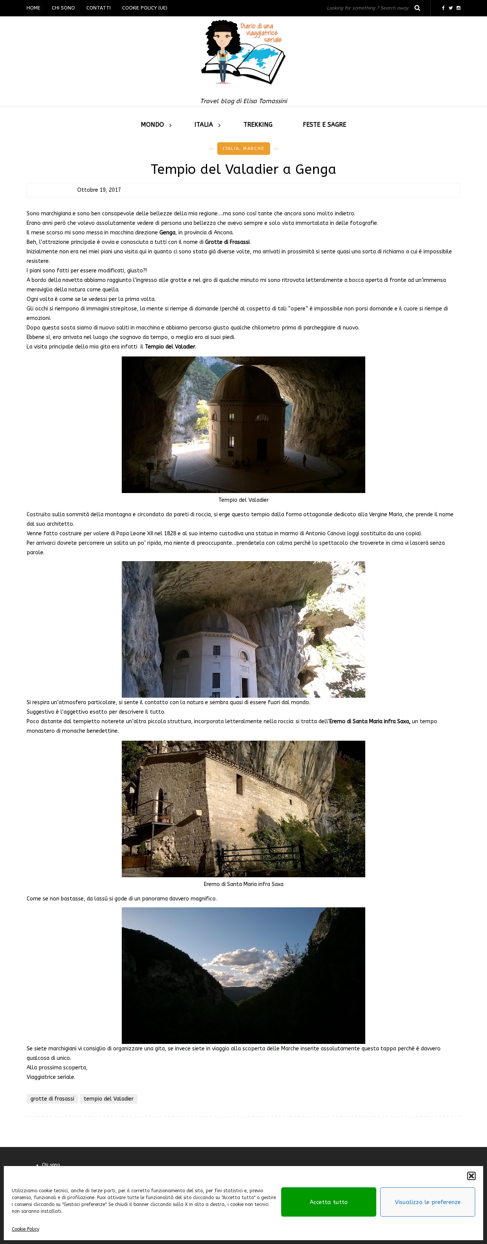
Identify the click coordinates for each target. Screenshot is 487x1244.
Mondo (152, 124)
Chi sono (63, 8)
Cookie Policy (25, 1229)
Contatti (98, 8)
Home (33, 8)
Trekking (258, 124)
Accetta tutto (329, 1202)
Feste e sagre (324, 124)
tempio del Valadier (109, 1099)
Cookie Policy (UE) (144, 8)
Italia (203, 124)
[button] (471, 1176)
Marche (253, 148)
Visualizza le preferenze (428, 1202)
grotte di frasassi (52, 1099)
